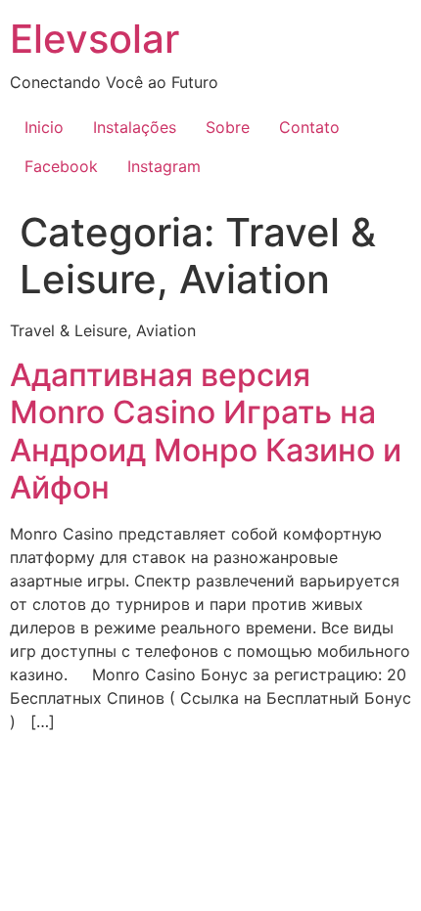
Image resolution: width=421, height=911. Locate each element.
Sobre (228, 127)
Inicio (44, 127)
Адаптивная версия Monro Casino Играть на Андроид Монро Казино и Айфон (205, 431)
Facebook (61, 166)
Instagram (164, 166)
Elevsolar (94, 39)
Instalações (134, 127)
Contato (309, 127)
